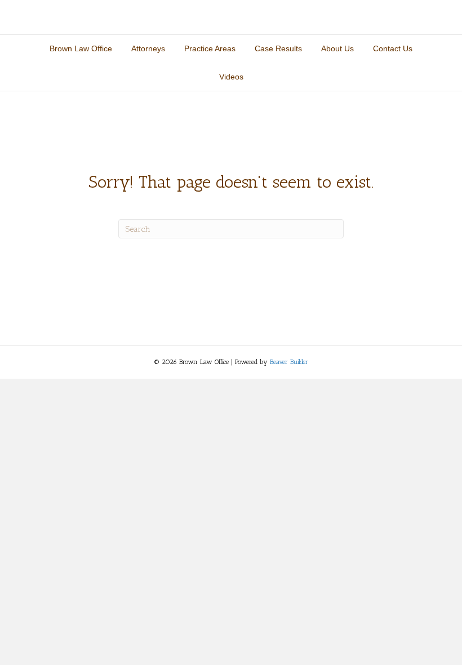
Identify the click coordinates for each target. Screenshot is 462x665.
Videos (231, 76)
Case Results (278, 48)
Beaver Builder (289, 362)
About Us (337, 48)
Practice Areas (210, 48)
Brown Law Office (81, 48)
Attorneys (148, 48)
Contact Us (392, 48)
